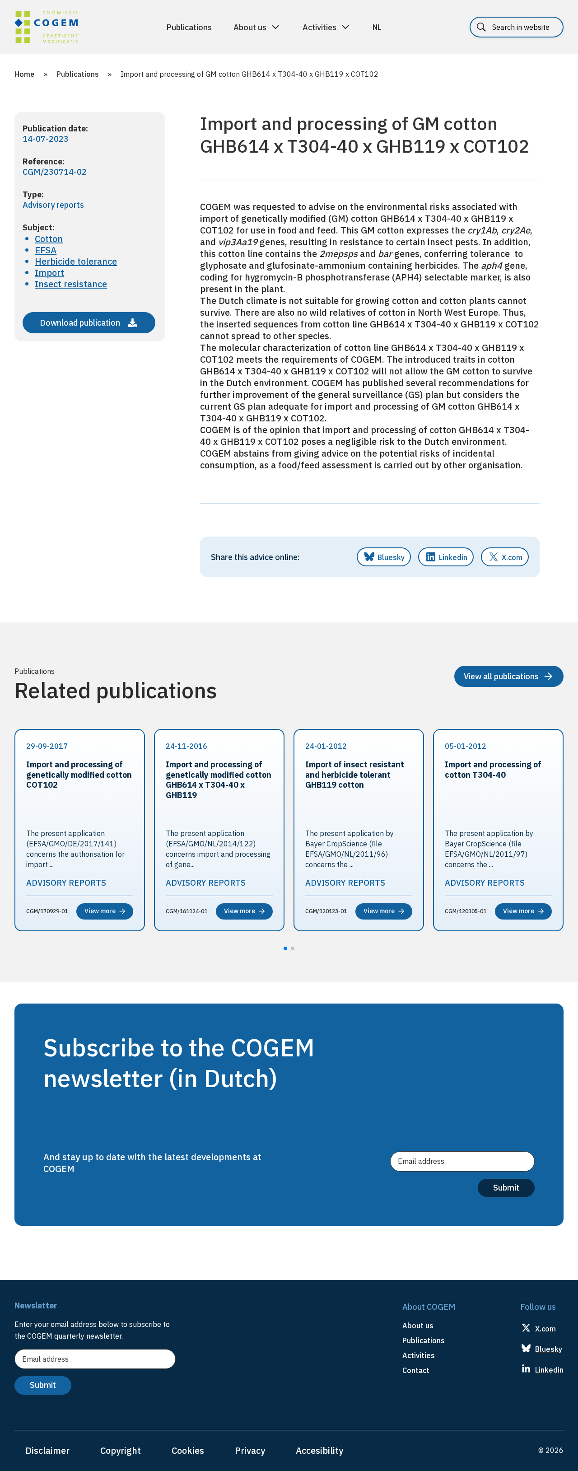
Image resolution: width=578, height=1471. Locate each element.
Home (24, 74)
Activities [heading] (418, 1355)
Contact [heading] (415, 1370)
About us (249, 27)
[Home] (46, 28)
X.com (512, 557)
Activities (319, 27)
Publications (189, 27)
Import (49, 272)
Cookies (188, 1450)
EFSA (45, 250)
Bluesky (391, 557)
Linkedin (453, 557)
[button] (285, 948)
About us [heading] (418, 1325)
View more (100, 911)
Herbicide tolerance (76, 261)
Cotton (49, 239)
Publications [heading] (423, 1340)
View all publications (501, 676)
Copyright (120, 1450)
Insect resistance (71, 284)
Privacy (250, 1450)
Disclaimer (47, 1450)
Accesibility (319, 1450)
